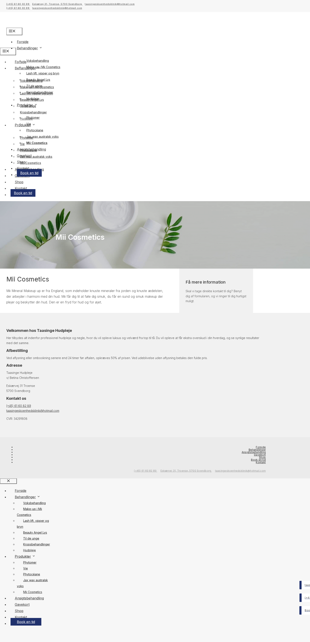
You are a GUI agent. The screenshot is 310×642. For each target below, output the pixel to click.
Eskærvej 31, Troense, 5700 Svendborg (57, 4)
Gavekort (260, 454)
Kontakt (21, 188)
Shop (19, 182)
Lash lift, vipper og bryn (42, 73)
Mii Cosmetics (36, 143)
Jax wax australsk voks (42, 136)
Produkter (23, 125)
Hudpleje (32, 98)
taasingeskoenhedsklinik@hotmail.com (110, 4)
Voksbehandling (37, 60)
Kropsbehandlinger (33, 112)
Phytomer (26, 137)
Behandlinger (27, 48)
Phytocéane (34, 130)
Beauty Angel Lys (35, 532)
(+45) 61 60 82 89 (18, 4)
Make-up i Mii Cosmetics (37, 87)
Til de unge (28, 106)
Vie (22, 144)
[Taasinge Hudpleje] (15, 44)
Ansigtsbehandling (254, 452)
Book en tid (29, 173)
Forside (20, 62)
